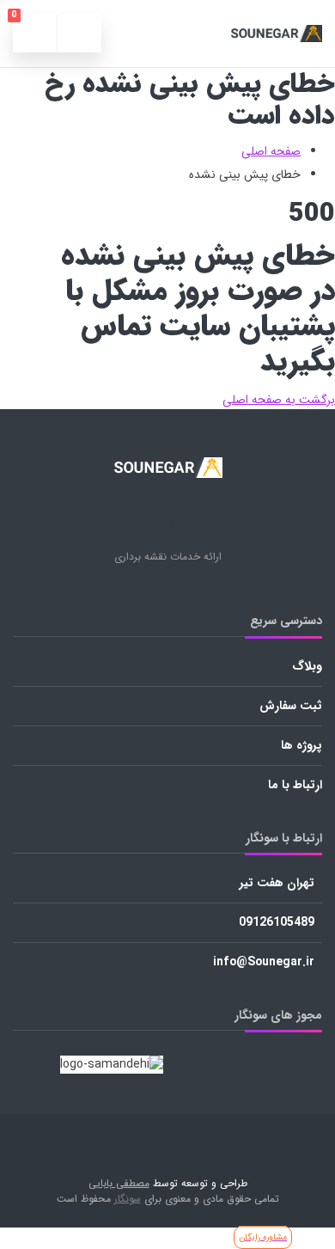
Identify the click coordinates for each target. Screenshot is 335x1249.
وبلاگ (307, 666)
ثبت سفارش (290, 705)
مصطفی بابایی (118, 1183)
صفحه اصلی (271, 151)
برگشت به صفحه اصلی (278, 399)
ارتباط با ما (295, 784)
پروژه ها (301, 745)
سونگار (127, 1199)
